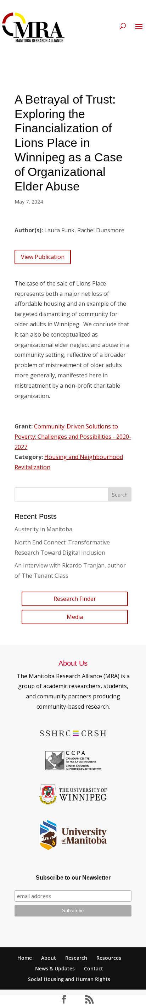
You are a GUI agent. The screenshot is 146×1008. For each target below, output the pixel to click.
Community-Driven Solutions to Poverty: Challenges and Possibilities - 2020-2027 (73, 436)
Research (76, 957)
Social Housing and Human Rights (69, 979)
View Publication (42, 257)
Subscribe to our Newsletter (73, 878)
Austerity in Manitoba (43, 529)
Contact (93, 968)
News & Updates (55, 968)
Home (24, 957)
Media (75, 617)
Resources (108, 957)
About (48, 957)
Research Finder (75, 599)
